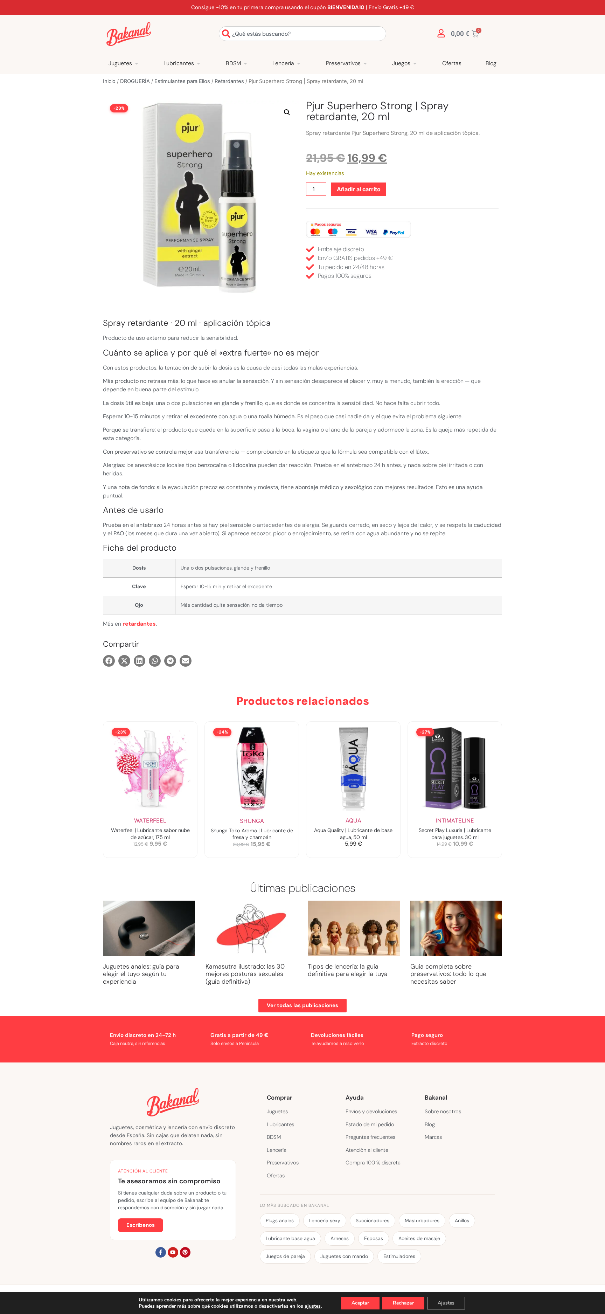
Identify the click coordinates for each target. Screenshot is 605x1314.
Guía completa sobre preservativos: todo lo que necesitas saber (448, 974)
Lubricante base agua (290, 1238)
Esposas (373, 1238)
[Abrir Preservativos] (365, 63)
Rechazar (403, 1303)
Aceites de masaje (419, 1238)
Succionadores (372, 1220)
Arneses (340, 1238)
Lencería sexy (324, 1220)
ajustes (313, 1306)
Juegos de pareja (285, 1256)
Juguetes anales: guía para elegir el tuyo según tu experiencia (141, 974)
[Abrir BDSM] (245, 63)
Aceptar (360, 1303)
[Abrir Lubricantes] (198, 63)
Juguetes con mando (344, 1256)
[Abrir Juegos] (415, 63)
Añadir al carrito (359, 189)
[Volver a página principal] (128, 34)
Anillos (462, 1220)
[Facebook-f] (160, 1252)
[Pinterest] (185, 1252)
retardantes (139, 623)
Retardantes (229, 81)
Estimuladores (399, 1256)
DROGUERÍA (135, 81)
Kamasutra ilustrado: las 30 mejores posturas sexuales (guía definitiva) (245, 974)
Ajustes (446, 1303)
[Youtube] (173, 1252)
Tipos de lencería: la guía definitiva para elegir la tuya (348, 970)
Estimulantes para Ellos (182, 81)
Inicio (109, 81)
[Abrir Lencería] (298, 63)
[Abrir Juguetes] (136, 63)
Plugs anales (280, 1220)
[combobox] (302, 33)
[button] (287, 112)
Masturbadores (422, 1220)
